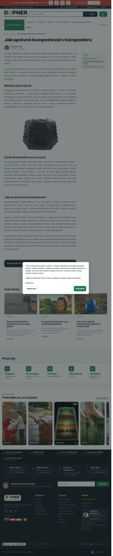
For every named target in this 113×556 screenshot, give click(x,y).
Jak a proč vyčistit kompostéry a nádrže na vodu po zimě (89, 324)
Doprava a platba (14, 7)
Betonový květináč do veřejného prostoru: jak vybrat (18, 324)
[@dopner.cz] (15, 511)
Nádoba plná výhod (90, 58)
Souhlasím (80, 289)
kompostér (8, 79)
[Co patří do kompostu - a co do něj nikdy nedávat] (55, 303)
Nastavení (31, 289)
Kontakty (30, 7)
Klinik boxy (38, 505)
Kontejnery (38, 502)
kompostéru (13, 162)
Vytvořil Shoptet (99, 552)
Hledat (92, 14)
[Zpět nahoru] (107, 552)
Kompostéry (39, 508)
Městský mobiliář (40, 514)
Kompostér (9, 90)
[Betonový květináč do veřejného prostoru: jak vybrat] (20, 303)
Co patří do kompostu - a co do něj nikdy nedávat (55, 323)
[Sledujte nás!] (6, 511)
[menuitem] (30, 22)
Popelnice (38, 499)
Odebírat (102, 484)
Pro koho (23, 7)
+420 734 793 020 (88, 499)
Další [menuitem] (29, 27)
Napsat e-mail (95, 519)
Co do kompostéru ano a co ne (93, 62)
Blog (5, 7)
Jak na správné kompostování (93, 66)
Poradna (103, 25)
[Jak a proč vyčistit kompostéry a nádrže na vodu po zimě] (90, 303)
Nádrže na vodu (40, 511)
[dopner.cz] (11, 511)
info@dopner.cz (87, 503)
